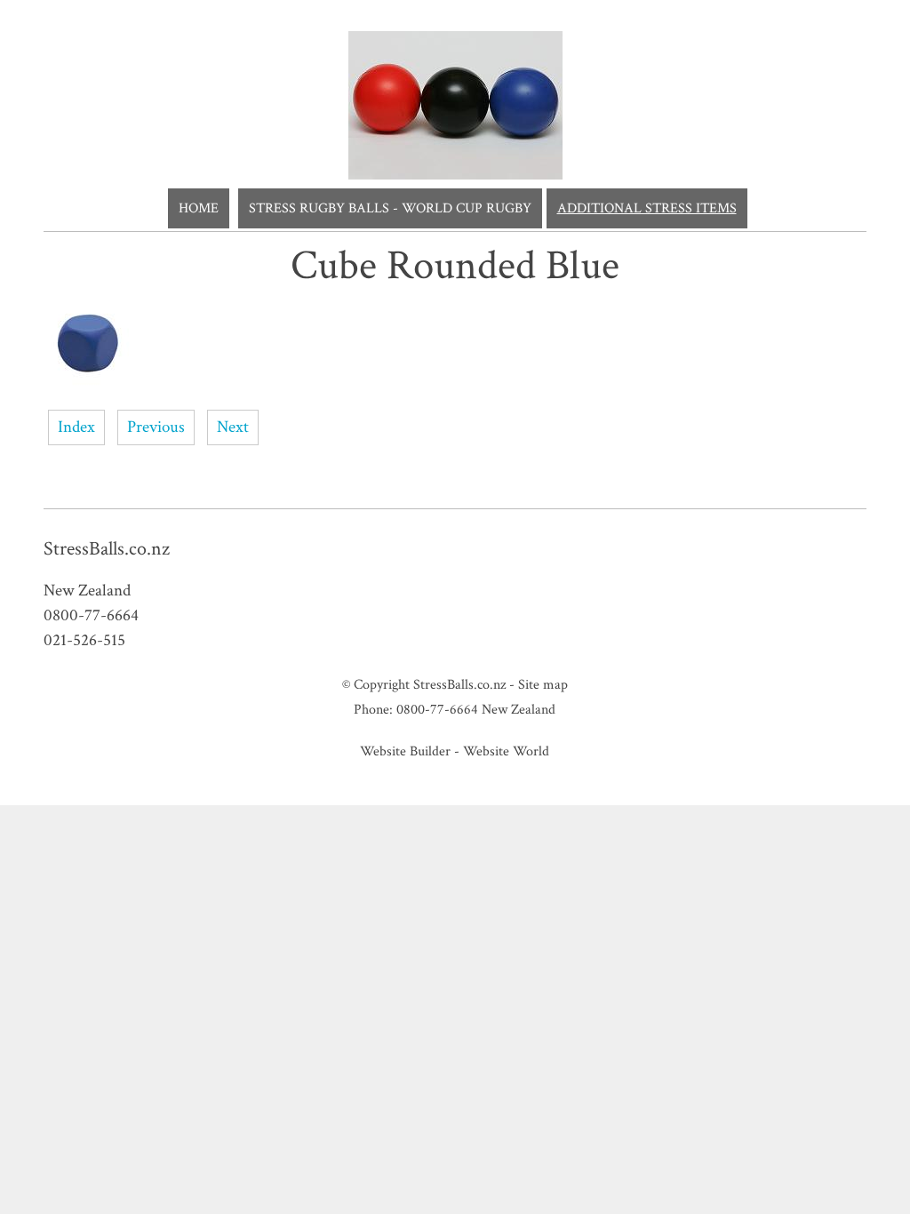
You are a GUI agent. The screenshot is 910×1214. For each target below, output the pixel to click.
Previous (156, 427)
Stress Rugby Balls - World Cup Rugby (390, 208)
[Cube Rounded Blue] (88, 383)
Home (199, 208)
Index (76, 427)
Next (233, 427)
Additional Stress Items (647, 208)
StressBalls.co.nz (459, 684)
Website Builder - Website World (454, 751)
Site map (543, 684)
